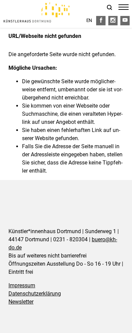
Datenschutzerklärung (34, 293)
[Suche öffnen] (109, 7)
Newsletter (21, 301)
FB (101, 20)
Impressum (21, 285)
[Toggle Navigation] (123, 6)
